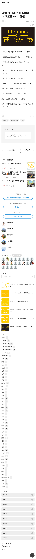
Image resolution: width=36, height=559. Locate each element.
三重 (22, 120)
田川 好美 (10, 235)
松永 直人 (10, 241)
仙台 (3, 365)
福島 (3, 462)
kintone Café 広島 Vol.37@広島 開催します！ (22, 285)
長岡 (3, 471)
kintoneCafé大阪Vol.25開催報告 (12, 181)
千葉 (3, 380)
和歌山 (4, 386)
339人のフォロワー (6, 255)
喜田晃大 (10, 247)
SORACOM (5, 356)
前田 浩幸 (10, 228)
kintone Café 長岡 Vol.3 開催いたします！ (21, 327)
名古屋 (4, 383)
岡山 (4, 410)
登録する (18, 207)
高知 (4, 483)
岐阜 (4, 407)
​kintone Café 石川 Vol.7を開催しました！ (22, 293)
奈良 (4, 398)
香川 (3, 480)
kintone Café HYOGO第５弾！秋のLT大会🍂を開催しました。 (13, 173)
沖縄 (3, 444)
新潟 (3, 432)
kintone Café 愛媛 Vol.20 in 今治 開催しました (22, 310)
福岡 (4, 459)
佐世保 (4, 368)
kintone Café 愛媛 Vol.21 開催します (21, 301)
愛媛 (4, 429)
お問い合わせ (18, 216)
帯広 (3, 420)
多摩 (3, 392)
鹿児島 (4, 486)
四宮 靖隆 (10, 222)
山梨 (3, 404)
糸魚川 (4, 465)
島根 (3, 416)
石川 (4, 450)
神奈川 (4, 453)
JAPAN (4, 337)
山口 (4, 401)
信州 (4, 371)
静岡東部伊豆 (6, 477)
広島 (4, 423)
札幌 (3, 435)
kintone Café (5, 3)
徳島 (4, 426)
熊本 (3, 447)
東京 (4, 438)
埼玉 (3, 389)
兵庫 (3, 377)
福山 (4, 456)
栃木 (3, 441)
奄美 (3, 395)
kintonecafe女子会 (8, 350)
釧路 (3, 468)
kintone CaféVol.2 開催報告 (11, 163)
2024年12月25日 (30, 21)
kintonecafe (14, 120)
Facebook (7, 546)
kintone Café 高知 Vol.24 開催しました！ (22, 318)
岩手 (3, 413)
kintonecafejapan (7, 346)
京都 (3, 362)
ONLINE (5, 353)
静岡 (3, 474)
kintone (5, 120)
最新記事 (3, 273)
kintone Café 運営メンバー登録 (18, 198)
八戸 (3, 374)
